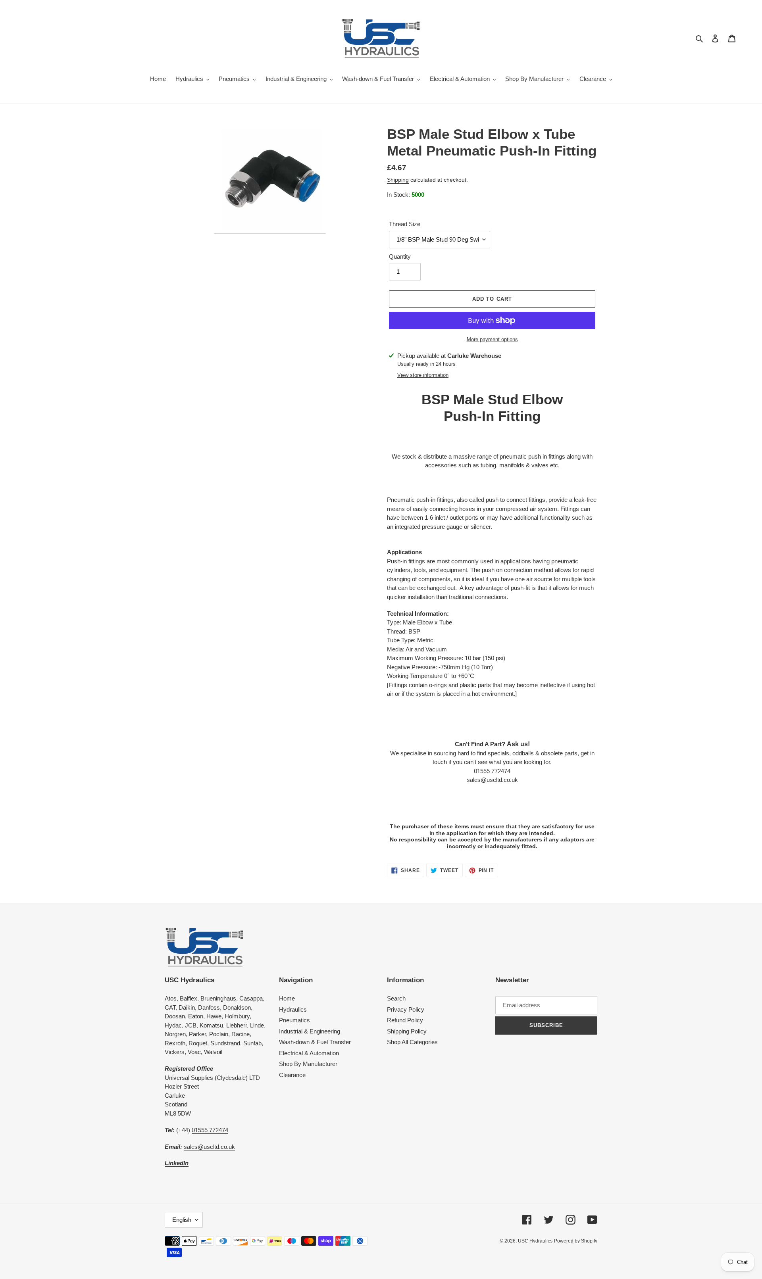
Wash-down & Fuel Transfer (315, 1042)
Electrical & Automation (309, 1053)
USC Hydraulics (535, 1241)
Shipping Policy (407, 1031)
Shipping (398, 180)
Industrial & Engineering (309, 1031)
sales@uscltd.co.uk (209, 1146)
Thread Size (404, 224)
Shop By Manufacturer (308, 1063)
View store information (422, 375)
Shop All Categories (412, 1042)
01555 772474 (210, 1130)
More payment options (492, 339)
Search (396, 998)
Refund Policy (405, 1020)
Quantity (400, 256)
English (181, 1219)
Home (287, 998)
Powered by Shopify (575, 1241)
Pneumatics (294, 1020)
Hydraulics (293, 1009)
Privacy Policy (405, 1009)
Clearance (292, 1075)
